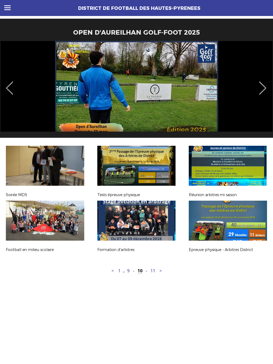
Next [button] (262, 84)
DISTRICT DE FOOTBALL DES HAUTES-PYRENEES (139, 8)
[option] (136, 91)
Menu (7, 7)
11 (152, 270)
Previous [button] (9, 84)
